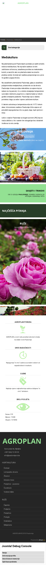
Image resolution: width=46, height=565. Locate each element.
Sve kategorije (14, 48)
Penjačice (7, 513)
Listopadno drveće (11, 472)
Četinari (6, 468)
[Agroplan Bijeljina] (23, 3)
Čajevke (7, 505)
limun (42, 540)
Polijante (7, 509)
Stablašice (8, 521)
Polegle (7, 517)
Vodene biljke (9, 492)
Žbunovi (7, 476)
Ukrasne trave (9, 480)
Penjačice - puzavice (11, 484)
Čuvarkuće (8, 488)
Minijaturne (8, 525)
